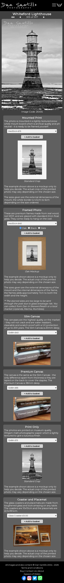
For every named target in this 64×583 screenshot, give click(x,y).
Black (33, 228)
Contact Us (30, 571)
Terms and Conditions (32, 568)
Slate (43, 228)
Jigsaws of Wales (32, 574)
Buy (22, 571)
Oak (23, 228)
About (41, 571)
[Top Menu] (18, 5)
